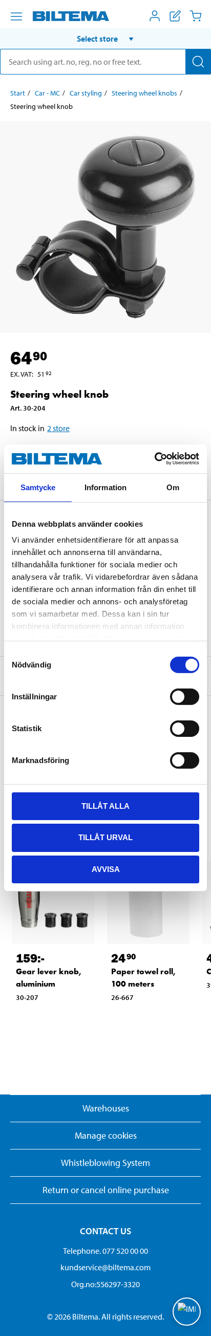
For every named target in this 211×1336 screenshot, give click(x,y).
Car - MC (47, 93)
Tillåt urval (105, 837)
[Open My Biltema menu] (154, 16)
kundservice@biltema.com (105, 1267)
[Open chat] (186, 1311)
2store (58, 428)
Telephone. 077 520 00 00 (105, 1251)
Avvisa (106, 869)
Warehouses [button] (105, 1108)
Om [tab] (172, 487)
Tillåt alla (105, 805)
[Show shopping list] (175, 16)
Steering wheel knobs (144, 93)
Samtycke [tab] (38, 487)
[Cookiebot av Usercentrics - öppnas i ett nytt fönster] (154, 459)
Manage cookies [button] (106, 1135)
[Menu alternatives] (16, 16)
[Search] (198, 62)
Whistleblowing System (105, 1162)
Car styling (86, 93)
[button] (105, 38)
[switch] (184, 696)
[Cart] (195, 16)
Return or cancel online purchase (106, 1190)
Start (17, 93)
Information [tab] (105, 487)
